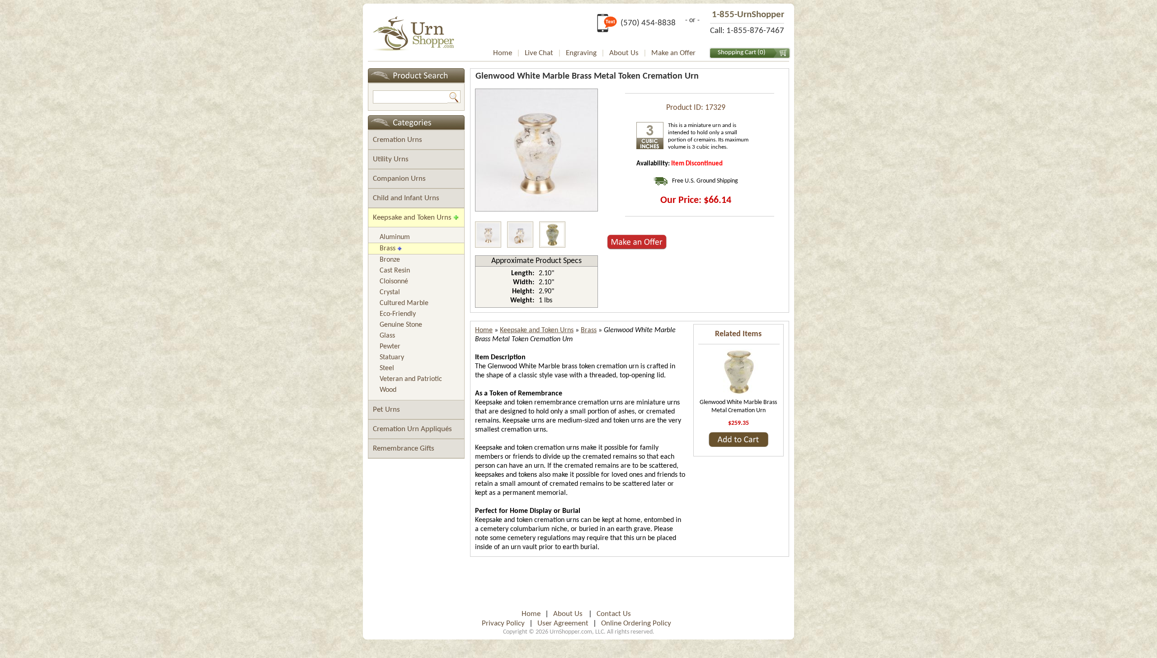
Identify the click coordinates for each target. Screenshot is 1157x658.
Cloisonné (394, 281)
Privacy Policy (503, 623)
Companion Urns (399, 179)
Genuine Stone (401, 325)
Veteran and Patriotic (411, 379)
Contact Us (614, 614)
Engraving (581, 53)
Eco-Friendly (398, 314)
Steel (387, 368)
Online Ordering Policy (636, 623)
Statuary (392, 357)
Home (502, 53)
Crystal (390, 292)
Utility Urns (391, 159)
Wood (388, 390)
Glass (387, 335)
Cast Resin (395, 270)
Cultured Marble (404, 303)
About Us (624, 53)
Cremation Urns (397, 140)
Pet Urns (386, 410)
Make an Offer (673, 53)
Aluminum (395, 237)
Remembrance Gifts (403, 448)
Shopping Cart (737, 52)
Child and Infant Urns (406, 198)
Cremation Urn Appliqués (412, 429)
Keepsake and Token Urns (412, 217)
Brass (387, 248)
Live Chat (539, 53)
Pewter (390, 346)
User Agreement (562, 623)
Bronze (390, 259)
